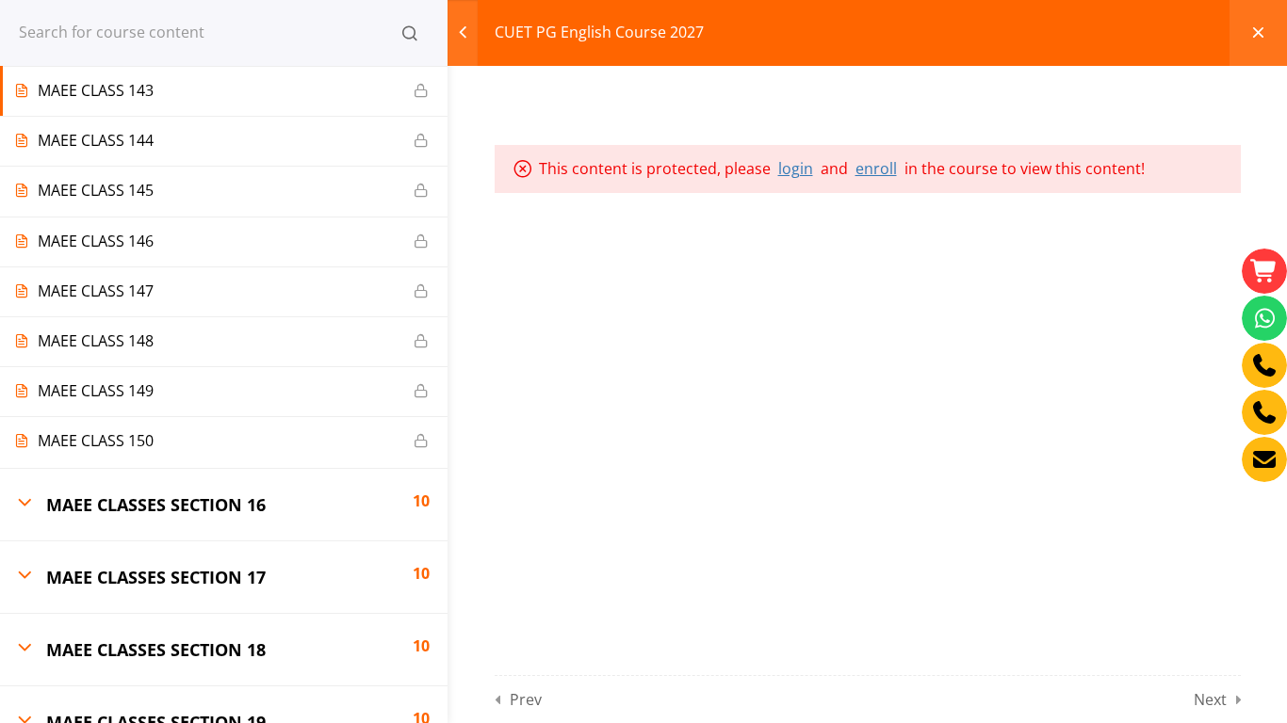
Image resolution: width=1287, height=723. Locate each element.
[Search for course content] (409, 33)
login (795, 168)
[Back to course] (1258, 33)
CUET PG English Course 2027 (599, 32)
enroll (876, 168)
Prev (526, 699)
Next (1210, 699)
